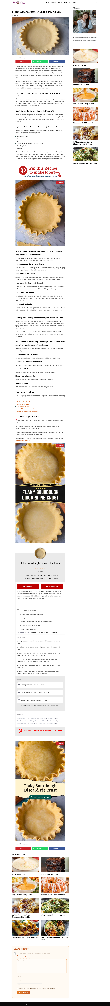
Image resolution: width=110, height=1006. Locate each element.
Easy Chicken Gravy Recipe (22, 895)
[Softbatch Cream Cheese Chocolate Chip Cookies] (25, 905)
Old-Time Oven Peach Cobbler (26, 402)
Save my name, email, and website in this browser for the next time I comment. (37, 988)
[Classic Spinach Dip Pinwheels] (55, 905)
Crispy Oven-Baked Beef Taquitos (25, 937)
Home (47, 2)
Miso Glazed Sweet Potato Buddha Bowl (54, 938)
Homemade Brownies (49, 874)
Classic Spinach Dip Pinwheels (53, 915)
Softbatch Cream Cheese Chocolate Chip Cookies (21, 916)
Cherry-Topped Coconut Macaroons (27, 411)
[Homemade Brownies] (55, 864)
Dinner (60, 2)
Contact (88, 1004)
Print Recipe (53, 586)
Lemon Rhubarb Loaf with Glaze (26, 409)
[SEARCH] (97, 2)
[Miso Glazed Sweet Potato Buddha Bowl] (55, 928)
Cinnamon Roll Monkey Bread (53, 895)
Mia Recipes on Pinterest (22, 440)
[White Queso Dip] (25, 864)
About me (82, 1004)
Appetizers (67, 2)
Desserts (74, 2)
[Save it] (60, 182)
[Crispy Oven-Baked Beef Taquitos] (25, 928)
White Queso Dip (18, 874)
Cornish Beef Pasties (23, 404)
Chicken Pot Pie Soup (23, 406)
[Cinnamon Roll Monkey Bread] (55, 885)
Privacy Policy (95, 1004)
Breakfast (53, 2)
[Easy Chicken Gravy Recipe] (25, 885)
